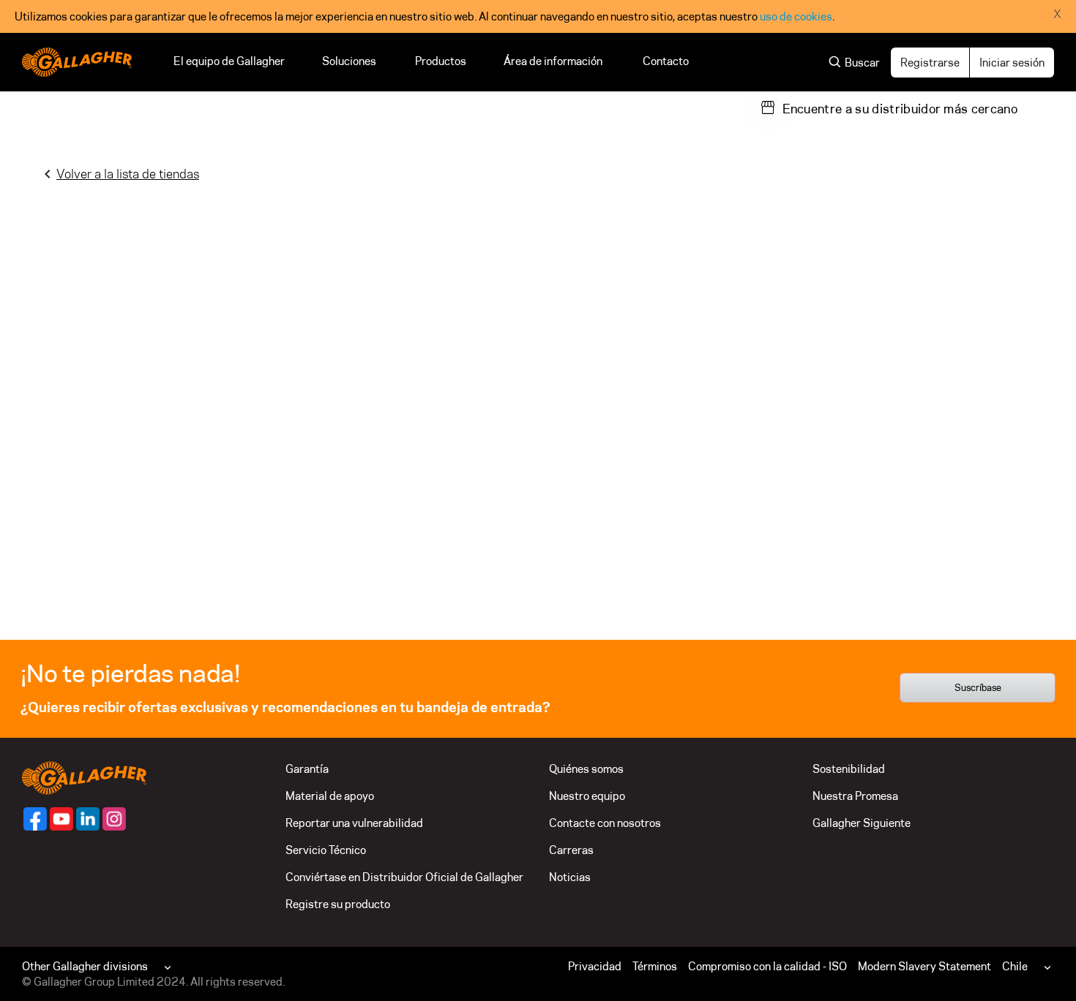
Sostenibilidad (848, 769)
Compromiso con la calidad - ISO (767, 966)
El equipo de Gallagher (229, 61)
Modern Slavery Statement (924, 966)
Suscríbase (977, 687)
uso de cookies (796, 16)
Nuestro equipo (587, 796)
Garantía (307, 769)
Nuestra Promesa (855, 796)
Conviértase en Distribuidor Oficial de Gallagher (404, 877)
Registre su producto (337, 904)
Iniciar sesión (1012, 62)
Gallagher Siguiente (861, 823)
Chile (1015, 966)
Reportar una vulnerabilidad (354, 823)
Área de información (554, 61)
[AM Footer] (35, 819)
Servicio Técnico (325, 850)
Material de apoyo (329, 796)
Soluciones (350, 61)
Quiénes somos (586, 769)
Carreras (571, 850)
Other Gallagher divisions (85, 966)
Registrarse (930, 62)
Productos (440, 61)
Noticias (570, 877)
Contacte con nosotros (605, 823)
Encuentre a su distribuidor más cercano (899, 109)
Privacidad (594, 966)
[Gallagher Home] (84, 777)
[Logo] (77, 62)
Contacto (666, 61)
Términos (654, 966)
